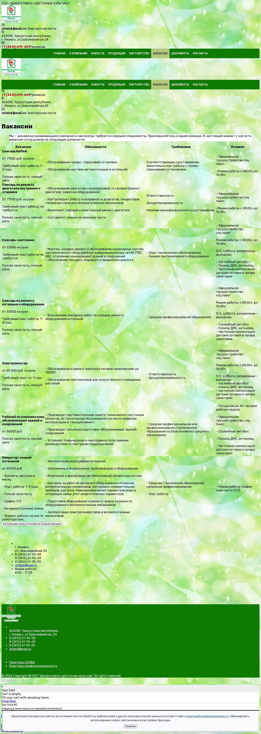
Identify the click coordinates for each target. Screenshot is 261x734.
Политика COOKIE (22, 662)
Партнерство (139, 53)
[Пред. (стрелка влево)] (3, 684)
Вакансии (160, 53)
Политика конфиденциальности (33, 666)
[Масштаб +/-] (3, 680)
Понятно (130, 726)
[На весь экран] (6, 680)
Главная (59, 53)
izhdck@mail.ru (26, 565)
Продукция (116, 53)
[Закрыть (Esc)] (14, 680)
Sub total (7, 704)
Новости (97, 53)
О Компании (78, 53)
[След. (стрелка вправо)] (6, 684)
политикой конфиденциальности (207, 716)
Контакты (200, 53)
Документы (180, 53)
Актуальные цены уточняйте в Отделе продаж (32, 523)
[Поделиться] (10, 680)
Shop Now (9, 701)
